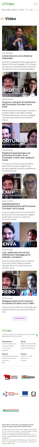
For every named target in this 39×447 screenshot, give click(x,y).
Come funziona (6, 348)
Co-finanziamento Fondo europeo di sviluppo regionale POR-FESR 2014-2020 (17, 425)
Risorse (5, 354)
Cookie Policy (14, 425)
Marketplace (7, 341)
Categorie (5, 350)
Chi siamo (24, 360)
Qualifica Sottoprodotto (28, 348)
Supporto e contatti (26, 356)
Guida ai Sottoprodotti (8, 358)
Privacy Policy (6, 425)
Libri (31, 10)
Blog (3, 10)
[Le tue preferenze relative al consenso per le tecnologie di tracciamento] (37, 335)
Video (27, 10)
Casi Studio (5, 360)
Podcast (21, 10)
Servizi (23, 341)
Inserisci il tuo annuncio (9, 344)
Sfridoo (24, 354)
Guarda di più (19, 318)
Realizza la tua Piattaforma (28, 346)
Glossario (14, 10)
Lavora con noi (25, 358)
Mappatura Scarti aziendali (28, 344)
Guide (8, 10)
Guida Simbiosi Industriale (9, 356)
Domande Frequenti (8, 346)
